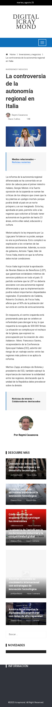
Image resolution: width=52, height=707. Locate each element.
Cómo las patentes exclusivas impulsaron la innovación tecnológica (23, 492)
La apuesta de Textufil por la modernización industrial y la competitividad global (26, 533)
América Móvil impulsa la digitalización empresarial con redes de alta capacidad (26, 613)
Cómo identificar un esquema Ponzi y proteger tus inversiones (24, 518)
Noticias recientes (21, 162)
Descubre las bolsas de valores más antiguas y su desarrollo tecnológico (24, 467)
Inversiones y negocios (17, 69)
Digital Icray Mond (26, 21)
